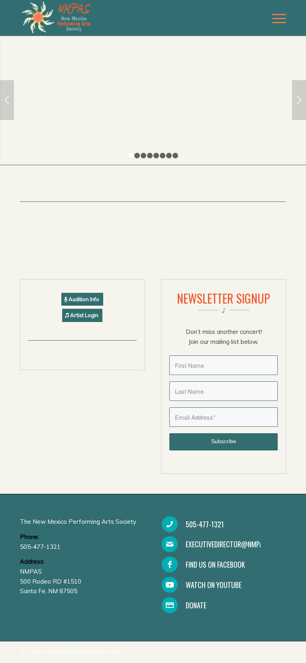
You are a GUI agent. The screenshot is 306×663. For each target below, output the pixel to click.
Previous (7, 100)
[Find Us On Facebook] (170, 564)
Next (299, 100)
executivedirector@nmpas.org (233, 544)
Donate (196, 605)
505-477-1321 (205, 524)
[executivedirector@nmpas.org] (170, 544)
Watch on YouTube (213, 585)
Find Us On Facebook (215, 564)
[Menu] (275, 18)
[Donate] (170, 605)
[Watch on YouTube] (170, 585)
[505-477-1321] (170, 524)
